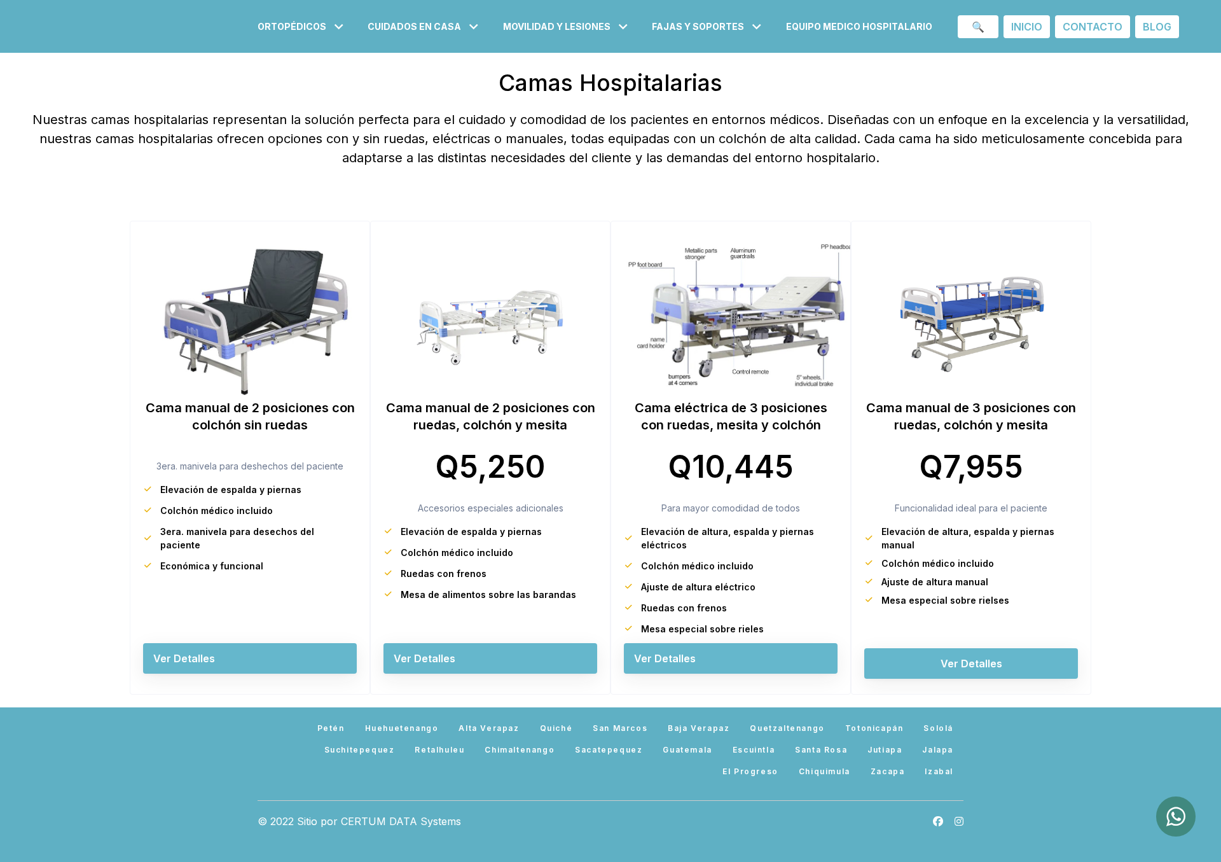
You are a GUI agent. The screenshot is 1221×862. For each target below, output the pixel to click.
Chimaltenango (520, 749)
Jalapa (937, 749)
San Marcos (620, 728)
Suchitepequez (359, 749)
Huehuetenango (402, 728)
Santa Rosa (821, 749)
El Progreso (750, 771)
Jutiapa (884, 749)
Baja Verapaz (698, 728)
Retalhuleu (439, 749)
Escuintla (754, 749)
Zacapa (888, 771)
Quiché (556, 728)
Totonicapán (874, 728)
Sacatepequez (608, 749)
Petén (331, 728)
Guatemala (687, 749)
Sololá (938, 728)
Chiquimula (824, 771)
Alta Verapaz (489, 728)
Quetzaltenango (787, 728)
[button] (302, 26)
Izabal (939, 771)
